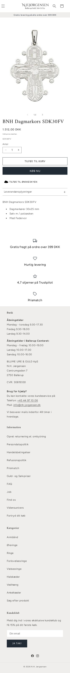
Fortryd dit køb (16, 515)
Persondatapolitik (17, 444)
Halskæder (13, 576)
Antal (5, 144)
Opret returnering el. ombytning (26, 436)
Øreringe (12, 545)
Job (9, 491)
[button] (54, 6)
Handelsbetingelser (18, 452)
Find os (11, 499)
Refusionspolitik (16, 460)
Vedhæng (12, 584)
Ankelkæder (14, 592)
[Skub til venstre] (27, 114)
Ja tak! (17, 643)
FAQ (9, 484)
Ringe (10, 553)
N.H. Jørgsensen (39, 667)
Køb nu (35, 171)
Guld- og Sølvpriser (19, 476)
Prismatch (13, 468)
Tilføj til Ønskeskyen (23, 182)
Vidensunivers (15, 507)
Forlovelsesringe (17, 560)
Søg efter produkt (18, 600)
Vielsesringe (14, 568)
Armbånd (12, 537)
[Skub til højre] (42, 114)
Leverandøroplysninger (18, 191)
